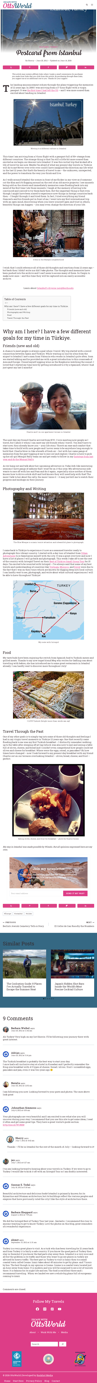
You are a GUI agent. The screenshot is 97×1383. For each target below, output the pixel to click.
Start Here (18, 1380)
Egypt (77, 567)
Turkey (54, 47)
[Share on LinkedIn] (85, 67)
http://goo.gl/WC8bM (13, 1124)
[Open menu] (92, 5)
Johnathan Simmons (23, 1107)
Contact (56, 1380)
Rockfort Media (45, 1375)
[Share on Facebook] (48, 67)
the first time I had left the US (42, 90)
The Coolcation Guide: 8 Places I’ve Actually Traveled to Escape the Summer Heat (24, 986)
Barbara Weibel (20, 1028)
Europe (7, 914)
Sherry (31, 60)
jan (13, 1160)
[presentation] (24, 964)
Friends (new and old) (17, 309)
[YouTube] (59, 1309)
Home (7, 1380)
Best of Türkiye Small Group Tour (67, 561)
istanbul (18, 914)
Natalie (15, 1083)
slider (29, 914)
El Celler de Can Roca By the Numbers (74, 924)
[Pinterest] (52, 1309)
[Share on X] (11, 67)
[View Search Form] (87, 5)
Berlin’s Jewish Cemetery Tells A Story (23, 924)
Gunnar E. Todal (20, 1184)
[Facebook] (37, 1309)
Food (9, 315)
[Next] (90, 973)
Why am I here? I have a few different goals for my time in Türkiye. (36, 306)
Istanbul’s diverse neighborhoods (55, 288)
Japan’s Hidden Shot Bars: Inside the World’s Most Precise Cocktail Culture (69, 986)
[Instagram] (45, 1309)
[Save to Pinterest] (29, 67)
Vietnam (54, 567)
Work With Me (48, 1332)
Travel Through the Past (18, 318)
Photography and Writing (18, 312)
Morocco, (64, 567)
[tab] (43, 998)
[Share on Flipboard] (67, 67)
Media (64, 1332)
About (32, 1332)
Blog (46, 1380)
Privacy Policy (34, 1380)
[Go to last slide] (7, 973)
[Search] (62, 1344)
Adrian (15, 1052)
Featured (44, 47)
